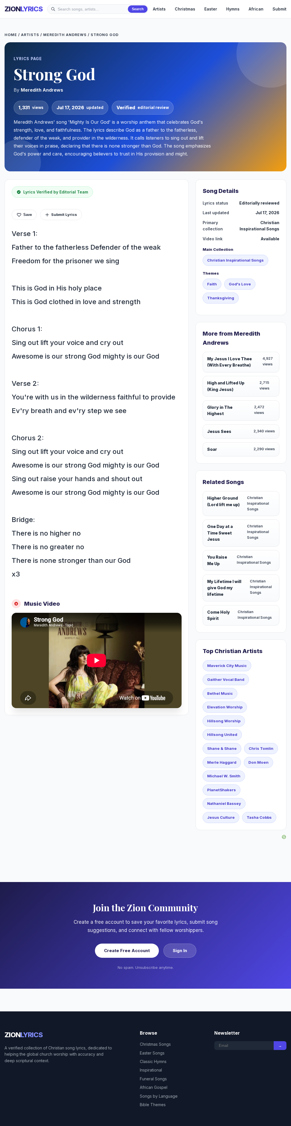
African (256, 9)
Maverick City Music (227, 665)
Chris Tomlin (261, 748)
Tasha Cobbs (259, 817)
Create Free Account (127, 950)
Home (11, 35)
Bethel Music (220, 693)
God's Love (240, 284)
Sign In (180, 950)
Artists (159, 9)
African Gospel (153, 1087)
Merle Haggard (221, 762)
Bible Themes (153, 1104)
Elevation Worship (224, 707)
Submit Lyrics (64, 214)
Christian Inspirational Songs (235, 260)
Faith (212, 284)
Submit (279, 9)
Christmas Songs (155, 1044)
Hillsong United (222, 734)
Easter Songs (152, 1053)
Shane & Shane (222, 748)
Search (138, 9)
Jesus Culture (221, 817)
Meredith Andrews (65, 35)
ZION (24, 9)
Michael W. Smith (223, 776)
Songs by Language (159, 1096)
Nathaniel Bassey (224, 803)
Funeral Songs (153, 1078)
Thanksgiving (220, 298)
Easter (210, 9)
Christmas (185, 9)
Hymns (233, 9)
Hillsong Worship (223, 721)
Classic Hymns (153, 1061)
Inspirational (151, 1070)
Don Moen (258, 762)
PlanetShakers (221, 790)
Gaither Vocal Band (225, 679)
